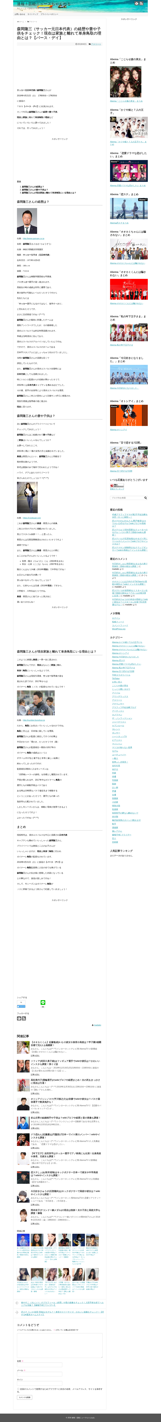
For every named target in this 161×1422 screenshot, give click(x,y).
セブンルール (118, 726)
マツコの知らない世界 (122, 747)
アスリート (96, 44)
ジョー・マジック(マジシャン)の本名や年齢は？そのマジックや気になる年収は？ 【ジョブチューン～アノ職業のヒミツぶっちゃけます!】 (78, 1256)
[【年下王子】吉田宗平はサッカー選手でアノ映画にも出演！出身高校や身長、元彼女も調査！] (23, 1158)
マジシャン (117, 744)
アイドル (116, 693)
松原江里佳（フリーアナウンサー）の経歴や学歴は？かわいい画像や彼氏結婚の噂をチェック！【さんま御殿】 (51, 1254)
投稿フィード (118, 622)
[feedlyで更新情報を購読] (136, 3)
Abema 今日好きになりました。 (124, 388)
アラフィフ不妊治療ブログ (124, 707)
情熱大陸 (116, 806)
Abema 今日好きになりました (125, 657)
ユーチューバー (119, 755)
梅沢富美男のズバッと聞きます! (126, 820)
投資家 (115, 809)
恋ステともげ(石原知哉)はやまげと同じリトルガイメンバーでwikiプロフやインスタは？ (130, 541)
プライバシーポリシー (49, 14)
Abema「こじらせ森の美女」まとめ (126, 101)
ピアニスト (117, 740)
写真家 (115, 780)
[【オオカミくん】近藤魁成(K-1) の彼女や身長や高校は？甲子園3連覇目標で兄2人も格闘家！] (23, 1047)
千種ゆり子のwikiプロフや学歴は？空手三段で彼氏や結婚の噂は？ (92, 1286)
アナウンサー (118, 704)
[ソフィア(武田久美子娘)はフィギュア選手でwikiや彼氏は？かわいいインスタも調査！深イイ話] (23, 1066)
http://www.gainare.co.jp (33, 238)
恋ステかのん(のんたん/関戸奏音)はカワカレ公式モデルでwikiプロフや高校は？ (129, 523)
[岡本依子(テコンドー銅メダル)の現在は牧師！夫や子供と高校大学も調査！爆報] (23, 1215)
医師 (114, 784)
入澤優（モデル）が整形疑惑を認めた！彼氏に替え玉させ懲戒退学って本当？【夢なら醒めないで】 (64, 1288)
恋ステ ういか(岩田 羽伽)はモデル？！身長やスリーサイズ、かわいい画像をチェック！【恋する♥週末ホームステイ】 (62, 1313)
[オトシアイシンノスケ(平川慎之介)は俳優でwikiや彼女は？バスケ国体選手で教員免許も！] (23, 1104)
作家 (114, 773)
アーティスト (118, 711)
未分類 (115, 817)
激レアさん (117, 831)
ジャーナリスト (119, 722)
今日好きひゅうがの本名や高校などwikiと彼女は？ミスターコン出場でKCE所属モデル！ (130, 602)
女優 (114, 795)
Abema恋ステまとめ (119, 223)
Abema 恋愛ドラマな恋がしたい (126, 664)
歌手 (114, 824)
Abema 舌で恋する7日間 (121, 471)
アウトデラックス (120, 696)
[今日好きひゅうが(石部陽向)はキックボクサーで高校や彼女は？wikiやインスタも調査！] (23, 1196)
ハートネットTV (119, 736)
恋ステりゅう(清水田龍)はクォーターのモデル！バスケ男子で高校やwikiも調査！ (130, 532)
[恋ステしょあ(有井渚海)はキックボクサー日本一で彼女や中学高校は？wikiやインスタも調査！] (23, 1177)
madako (97, 1025)
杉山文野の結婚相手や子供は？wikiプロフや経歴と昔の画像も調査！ (66, 1118)
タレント (116, 729)
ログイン (116, 618)
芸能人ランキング (117, 489)
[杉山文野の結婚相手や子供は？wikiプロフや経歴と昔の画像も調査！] (23, 1123)
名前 (20, 1361)
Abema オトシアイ (118, 430)
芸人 (114, 838)
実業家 (115, 798)
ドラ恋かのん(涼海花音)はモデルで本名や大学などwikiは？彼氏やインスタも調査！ (37, 1252)
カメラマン (117, 715)
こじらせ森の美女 (120, 686)
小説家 (115, 802)
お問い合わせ (20, 14)
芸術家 (115, 842)
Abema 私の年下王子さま (121, 345)
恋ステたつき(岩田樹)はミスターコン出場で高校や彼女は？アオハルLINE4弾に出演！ (130, 593)
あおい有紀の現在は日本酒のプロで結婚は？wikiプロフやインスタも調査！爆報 (37, 1287)
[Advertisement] (60, 67)
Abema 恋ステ (118, 660)
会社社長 (116, 766)
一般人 (115, 758)
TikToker (116, 678)
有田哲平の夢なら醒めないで (125, 813)
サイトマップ (33, 14)
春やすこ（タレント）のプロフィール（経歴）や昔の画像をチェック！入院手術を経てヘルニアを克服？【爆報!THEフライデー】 (62, 1304)
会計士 (115, 769)
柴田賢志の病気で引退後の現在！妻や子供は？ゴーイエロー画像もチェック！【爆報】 (64, 1252)
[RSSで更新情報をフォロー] (141, 3)
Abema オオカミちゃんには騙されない (127, 263)
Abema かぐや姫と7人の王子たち (127, 642)
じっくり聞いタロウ (121, 689)
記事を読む (35, 1056)
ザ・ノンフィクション (122, 718)
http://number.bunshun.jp (34, 720)
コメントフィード (120, 625)
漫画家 (115, 827)
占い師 (115, 787)
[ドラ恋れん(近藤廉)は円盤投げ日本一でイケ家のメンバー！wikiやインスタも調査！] (23, 1139)
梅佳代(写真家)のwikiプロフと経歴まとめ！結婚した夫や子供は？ (92, 1251)
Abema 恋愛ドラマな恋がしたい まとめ (128, 185)
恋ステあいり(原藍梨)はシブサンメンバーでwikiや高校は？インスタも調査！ (78, 1287)
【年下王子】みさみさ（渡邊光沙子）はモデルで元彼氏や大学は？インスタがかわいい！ (51, 1288)
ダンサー (116, 733)
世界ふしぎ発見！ (120, 762)
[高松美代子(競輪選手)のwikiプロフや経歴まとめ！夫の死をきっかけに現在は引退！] (23, 1085)
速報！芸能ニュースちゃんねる (44, 4)
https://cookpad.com (32, 518)
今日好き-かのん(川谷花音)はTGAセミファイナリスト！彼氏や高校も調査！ (23, 1287)
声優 (114, 791)
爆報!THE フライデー (121, 835)
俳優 (114, 777)
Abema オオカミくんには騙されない (126, 303)
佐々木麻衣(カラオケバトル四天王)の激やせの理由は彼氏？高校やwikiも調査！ (23, 1252)
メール (21, 1370)
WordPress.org (118, 629)
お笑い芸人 (117, 682)
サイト (20, 1380)
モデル (115, 751)
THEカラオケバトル (121, 675)
